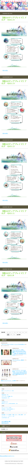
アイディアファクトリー (11, 463)
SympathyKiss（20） (6, 397)
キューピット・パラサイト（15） (8, 416)
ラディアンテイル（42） (6, 410)
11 (23, 332)
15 (14, 334)
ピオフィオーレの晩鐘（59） (7, 396)
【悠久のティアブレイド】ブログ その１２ (13, 145)
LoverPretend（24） (6, 417)
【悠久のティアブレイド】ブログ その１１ (13, 212)
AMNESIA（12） (5, 402)
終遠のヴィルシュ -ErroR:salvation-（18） (10, 403)
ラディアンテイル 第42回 (18, 360)
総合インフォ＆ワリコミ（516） (8, 390)
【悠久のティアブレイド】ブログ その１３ (13, 82)
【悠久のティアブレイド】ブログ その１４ (13, 18)
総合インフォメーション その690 (8, 380)
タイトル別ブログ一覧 (6, 421)
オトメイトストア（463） (7, 407)
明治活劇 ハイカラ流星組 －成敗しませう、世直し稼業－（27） (14, 414)
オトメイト (20, 463)
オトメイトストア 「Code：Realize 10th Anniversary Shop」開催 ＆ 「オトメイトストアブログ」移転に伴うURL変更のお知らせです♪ (19, 352)
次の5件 (18, 334)
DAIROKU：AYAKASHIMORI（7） (8, 409)
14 (11, 334)
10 (20, 332)
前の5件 (3, 332)
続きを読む (5, 70)
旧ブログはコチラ (5, 423)
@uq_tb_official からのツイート (7, 455)
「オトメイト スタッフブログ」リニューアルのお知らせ (13, 344)
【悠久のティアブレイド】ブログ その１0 (13, 274)
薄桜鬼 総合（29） (5, 394)
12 (26, 332)
